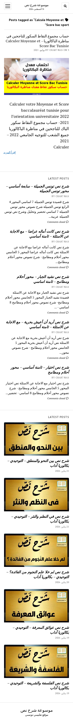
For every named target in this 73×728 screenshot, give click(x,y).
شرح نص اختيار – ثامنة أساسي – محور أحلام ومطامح (40, 370)
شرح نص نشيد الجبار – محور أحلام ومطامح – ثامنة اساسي (43, 279)
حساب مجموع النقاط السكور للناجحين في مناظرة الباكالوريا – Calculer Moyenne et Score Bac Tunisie (37, 40)
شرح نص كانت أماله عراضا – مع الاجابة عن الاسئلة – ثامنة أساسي (39, 234)
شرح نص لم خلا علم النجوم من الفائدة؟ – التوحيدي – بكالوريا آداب (37, 574)
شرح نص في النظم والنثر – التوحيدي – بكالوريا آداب (40, 519)
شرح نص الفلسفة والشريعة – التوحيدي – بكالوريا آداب (38, 685)
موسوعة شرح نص (37, 5)
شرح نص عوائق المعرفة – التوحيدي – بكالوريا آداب (41, 630)
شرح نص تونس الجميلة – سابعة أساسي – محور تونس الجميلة (37, 188)
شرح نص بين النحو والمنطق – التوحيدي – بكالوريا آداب (38, 463)
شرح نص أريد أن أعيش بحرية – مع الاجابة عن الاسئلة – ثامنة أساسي (37, 324)
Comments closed (56, 221)
